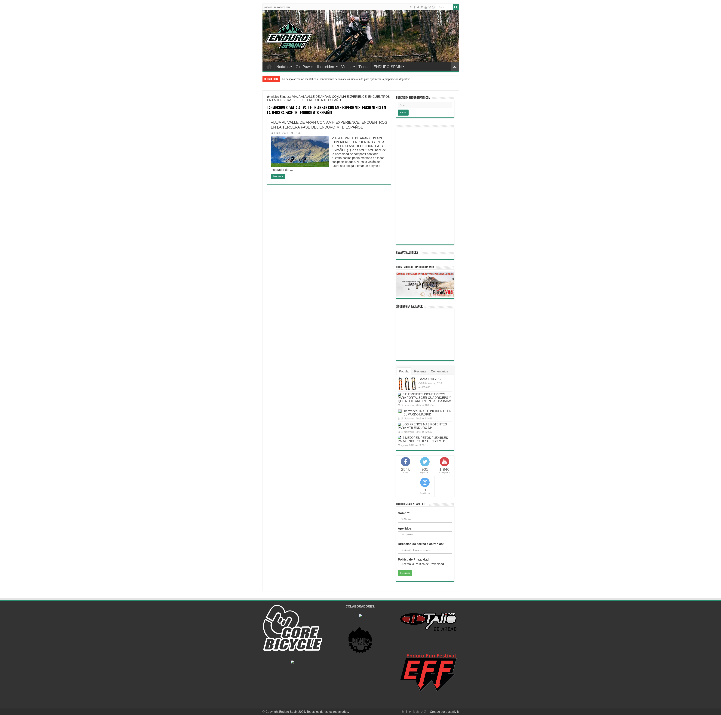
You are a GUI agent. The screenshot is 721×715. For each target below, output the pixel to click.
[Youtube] (425, 7)
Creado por (438, 711)
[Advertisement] (425, 186)
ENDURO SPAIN (388, 67)
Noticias (283, 67)
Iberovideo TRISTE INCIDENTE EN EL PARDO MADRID (427, 412)
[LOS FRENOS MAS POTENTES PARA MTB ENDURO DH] (399, 424)
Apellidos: (405, 528)
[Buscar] (456, 7)
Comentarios (439, 371)
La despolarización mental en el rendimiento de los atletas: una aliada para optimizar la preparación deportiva (346, 79)
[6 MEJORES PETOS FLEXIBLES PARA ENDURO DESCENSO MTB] (399, 437)
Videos (346, 67)
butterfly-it (452, 711)
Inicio (274, 96)
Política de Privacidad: (414, 559)
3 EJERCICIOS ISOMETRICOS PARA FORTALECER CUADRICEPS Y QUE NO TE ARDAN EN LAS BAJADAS (425, 398)
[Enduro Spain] (288, 34)
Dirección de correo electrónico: (421, 544)
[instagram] (433, 7)
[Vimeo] (429, 7)
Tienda (364, 67)
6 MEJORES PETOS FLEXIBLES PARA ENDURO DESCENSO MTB (423, 439)
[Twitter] (418, 7)
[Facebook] (414, 7)
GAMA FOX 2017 (430, 379)
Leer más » (278, 176)
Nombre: (404, 513)
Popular (404, 371)
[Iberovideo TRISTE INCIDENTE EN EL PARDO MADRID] (400, 411)
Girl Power (304, 67)
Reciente (420, 371)
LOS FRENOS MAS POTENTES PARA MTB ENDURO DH (422, 426)
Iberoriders (326, 67)
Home (269, 66)
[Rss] (411, 7)
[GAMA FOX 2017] (407, 384)
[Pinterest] (421, 7)
